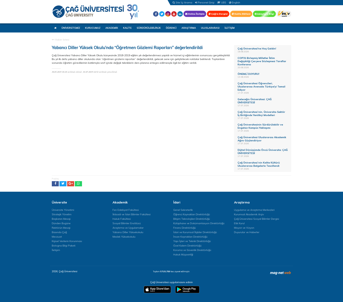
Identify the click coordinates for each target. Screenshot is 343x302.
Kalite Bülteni (242, 13)
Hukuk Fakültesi (122, 218)
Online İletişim (195, 13)
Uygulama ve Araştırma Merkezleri (254, 210)
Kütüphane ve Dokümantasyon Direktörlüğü (198, 223)
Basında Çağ (59, 232)
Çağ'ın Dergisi (219, 13)
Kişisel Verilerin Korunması (67, 241)
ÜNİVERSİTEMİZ (70, 27)
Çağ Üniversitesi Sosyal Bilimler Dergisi (256, 218)
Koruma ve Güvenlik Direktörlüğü (192, 250)
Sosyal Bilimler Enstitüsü (127, 223)
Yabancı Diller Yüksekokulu (128, 232)
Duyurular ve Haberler (246, 232)
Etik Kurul (239, 223)
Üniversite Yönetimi (63, 210)
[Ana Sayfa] (95, 12)
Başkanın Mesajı (61, 218)
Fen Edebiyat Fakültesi (126, 210)
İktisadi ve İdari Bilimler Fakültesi (132, 214)
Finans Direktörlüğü (184, 227)
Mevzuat (57, 236)
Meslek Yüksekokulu (124, 236)
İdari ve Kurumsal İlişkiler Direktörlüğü (195, 232)
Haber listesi (61, 39)
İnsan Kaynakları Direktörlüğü (190, 236)
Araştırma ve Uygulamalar (128, 227)
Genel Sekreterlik (183, 210)
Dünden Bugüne (61, 223)
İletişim (56, 250)
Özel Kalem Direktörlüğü (187, 245)
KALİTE (127, 27)
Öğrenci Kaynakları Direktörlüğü (191, 214)
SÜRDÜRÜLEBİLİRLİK (149, 27)
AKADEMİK (111, 27)
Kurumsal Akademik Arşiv (249, 214)
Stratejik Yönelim (61, 214)
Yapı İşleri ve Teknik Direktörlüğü (192, 241)
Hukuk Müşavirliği (183, 254)
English (235, 2)
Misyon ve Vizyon (244, 227)
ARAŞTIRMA (189, 27)
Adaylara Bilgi (265, 13)
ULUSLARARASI (210, 27)
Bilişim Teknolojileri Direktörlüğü (191, 218)
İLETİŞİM (230, 27)
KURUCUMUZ (92, 27)
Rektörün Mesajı (61, 227)
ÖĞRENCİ (171, 27)
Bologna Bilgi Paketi (63, 245)
